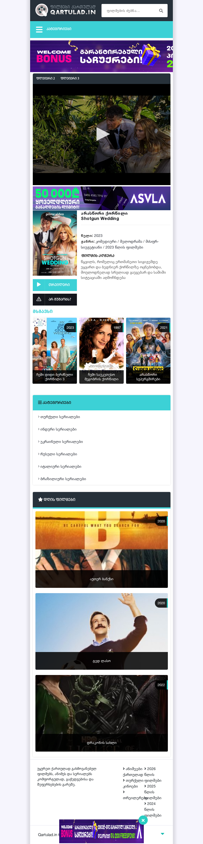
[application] (101, 134)
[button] (101, 134)
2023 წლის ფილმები (124, 247)
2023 (98, 235)
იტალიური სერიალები (60, 466)
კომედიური (106, 241)
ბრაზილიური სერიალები (62, 478)
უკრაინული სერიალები (61, 441)
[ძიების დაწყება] (161, 10)
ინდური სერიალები (58, 429)
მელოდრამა (131, 241)
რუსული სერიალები (58, 454)
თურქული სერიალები (59, 416)
